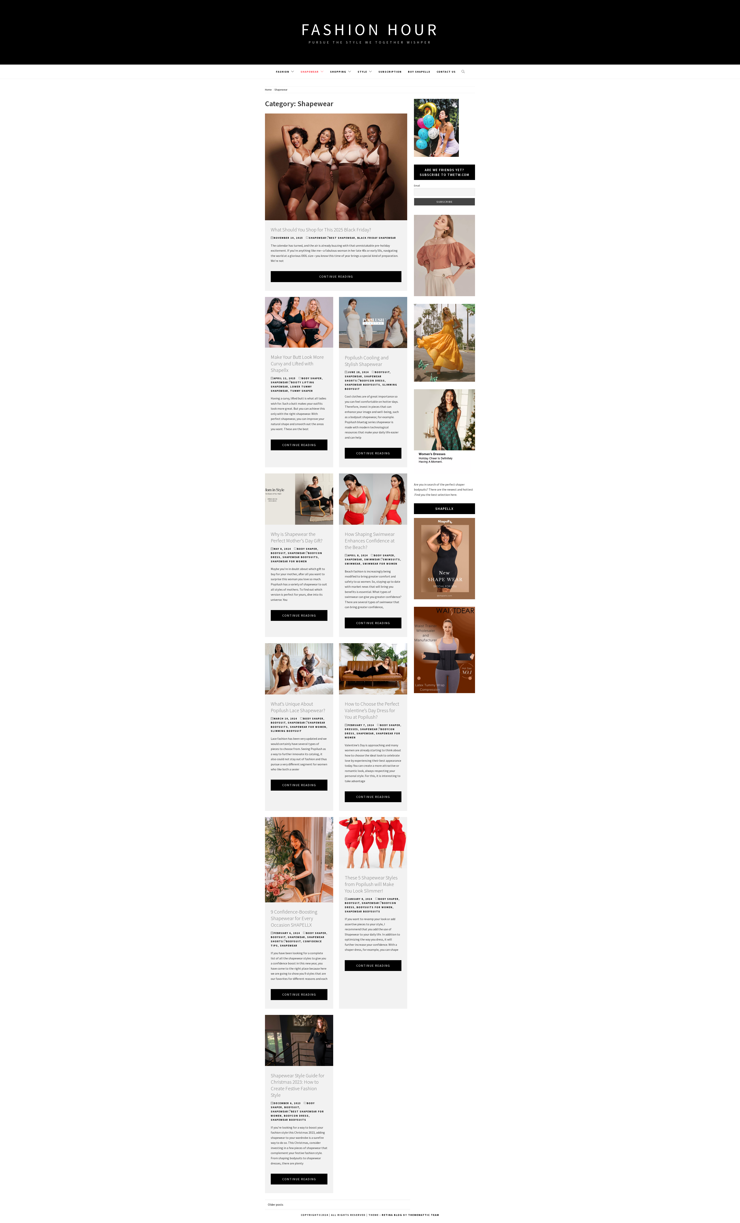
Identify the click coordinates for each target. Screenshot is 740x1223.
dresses (351, 729)
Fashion (282, 71)
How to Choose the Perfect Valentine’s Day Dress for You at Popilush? (372, 710)
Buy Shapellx (419, 71)
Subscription (390, 71)
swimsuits (391, 559)
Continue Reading (336, 276)
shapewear (365, 733)
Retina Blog (392, 1215)
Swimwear (372, 559)
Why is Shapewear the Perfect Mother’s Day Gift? (296, 537)
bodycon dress (372, 380)
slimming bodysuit (286, 731)
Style (362, 71)
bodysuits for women (375, 907)
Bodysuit (382, 372)
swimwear (353, 563)
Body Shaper (312, 378)
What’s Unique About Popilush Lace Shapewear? (298, 707)
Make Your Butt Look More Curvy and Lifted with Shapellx (297, 363)
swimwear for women (380, 563)
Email (417, 185)
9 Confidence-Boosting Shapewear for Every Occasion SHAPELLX (294, 918)
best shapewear (342, 238)
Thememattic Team (423, 1215)
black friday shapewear (376, 238)
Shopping (338, 71)
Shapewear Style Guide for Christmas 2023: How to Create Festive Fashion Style (297, 1085)
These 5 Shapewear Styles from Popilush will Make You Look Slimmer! (371, 884)
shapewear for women (289, 561)
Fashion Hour (370, 29)
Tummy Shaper (301, 391)
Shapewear (310, 71)
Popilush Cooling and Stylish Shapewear (366, 360)
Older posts (275, 1204)
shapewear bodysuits (362, 384)
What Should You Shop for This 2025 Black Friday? (321, 229)
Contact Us (446, 71)
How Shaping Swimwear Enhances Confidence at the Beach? (370, 540)
